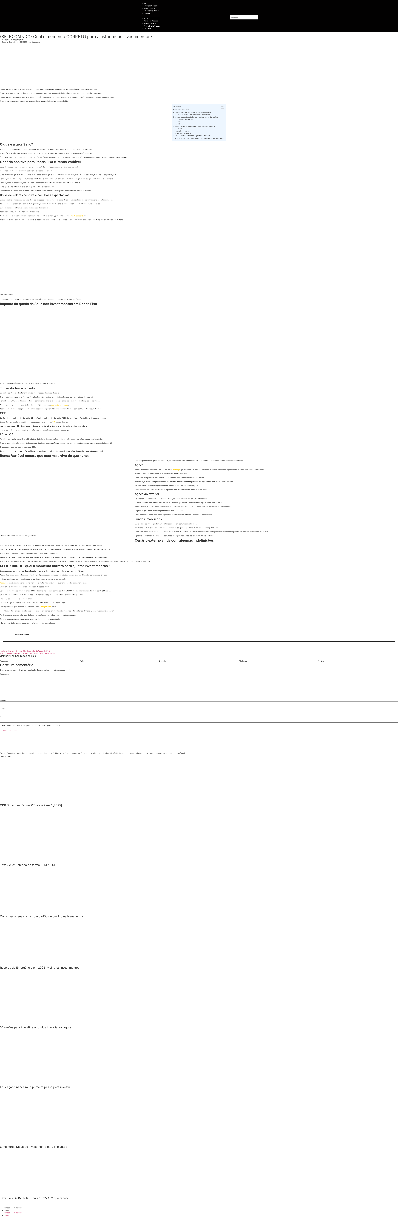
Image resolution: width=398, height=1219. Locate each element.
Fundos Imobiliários (184, 133)
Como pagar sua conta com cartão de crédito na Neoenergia (41, 916)
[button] (150, 16)
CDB (179, 121)
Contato (147, 13)
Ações (180, 129)
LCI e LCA (181, 124)
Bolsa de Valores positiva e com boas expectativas (194, 114)
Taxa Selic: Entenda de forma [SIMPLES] (27, 865)
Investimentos (149, 8)
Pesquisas (4, 583)
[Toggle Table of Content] (221, 107)
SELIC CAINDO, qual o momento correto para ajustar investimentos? (199, 138)
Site (1, 717)
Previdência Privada (152, 11)
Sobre (6, 1210)
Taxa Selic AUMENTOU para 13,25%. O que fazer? (34, 1198)
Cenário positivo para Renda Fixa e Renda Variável (193, 112)
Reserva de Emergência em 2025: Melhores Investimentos (39, 967)
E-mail (3, 709)
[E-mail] (4, 646)
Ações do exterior (184, 131)
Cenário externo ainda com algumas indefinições (192, 136)
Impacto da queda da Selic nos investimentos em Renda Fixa (196, 117)
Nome (3, 700)
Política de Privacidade (13, 1208)
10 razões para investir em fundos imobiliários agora (35, 1027)
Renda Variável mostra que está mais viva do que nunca (195, 126)
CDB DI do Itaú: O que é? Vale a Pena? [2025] (31, 805)
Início (146, 3)
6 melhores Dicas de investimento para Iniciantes (33, 1146)
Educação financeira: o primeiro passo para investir (35, 1087)
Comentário (5, 674)
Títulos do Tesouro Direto (186, 119)
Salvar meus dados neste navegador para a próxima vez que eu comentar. (31, 725)
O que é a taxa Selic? (181, 110)
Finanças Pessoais (151, 6)
